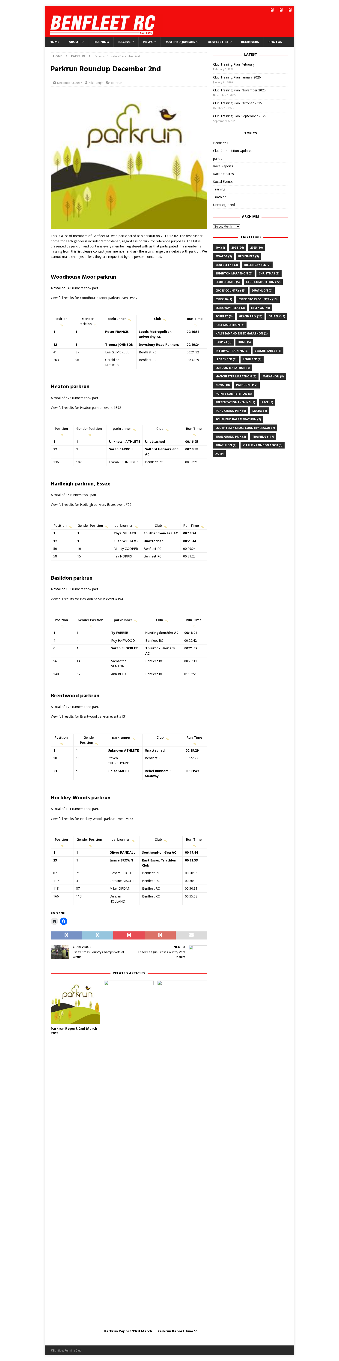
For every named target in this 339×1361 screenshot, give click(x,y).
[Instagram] (290, 10)
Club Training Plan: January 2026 (237, 77)
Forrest (223, 316)
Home (54, 41)
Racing (124, 41)
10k (220, 248)
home (244, 342)
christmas (269, 273)
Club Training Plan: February (234, 64)
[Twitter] (281, 10)
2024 (237, 248)
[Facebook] (272, 10)
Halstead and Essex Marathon (241, 333)
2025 (256, 248)
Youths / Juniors (180, 41)
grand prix (250, 316)
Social (259, 411)
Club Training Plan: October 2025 (237, 103)
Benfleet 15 (218, 41)
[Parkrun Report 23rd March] (129, 1154)
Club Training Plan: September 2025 (239, 116)
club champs (227, 282)
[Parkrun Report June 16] (182, 1154)
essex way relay (230, 308)
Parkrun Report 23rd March (128, 1331)
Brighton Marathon (233, 273)
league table (268, 351)
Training (101, 41)
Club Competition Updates (232, 150)
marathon (273, 376)
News (148, 41)
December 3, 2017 (69, 83)
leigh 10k (252, 359)
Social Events (223, 181)
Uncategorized (224, 204)
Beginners (250, 41)
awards (223, 256)
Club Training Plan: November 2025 (239, 90)
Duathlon (262, 290)
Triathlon (219, 197)
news (222, 385)
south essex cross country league (245, 428)
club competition (263, 282)
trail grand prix (230, 437)
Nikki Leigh (96, 83)
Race (267, 402)
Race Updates (223, 174)
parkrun (116, 83)
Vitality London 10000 (262, 445)
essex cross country (257, 299)
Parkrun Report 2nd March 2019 (74, 1031)
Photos (275, 41)
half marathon (229, 325)
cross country (230, 290)
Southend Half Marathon (238, 419)
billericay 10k (257, 265)
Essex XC (260, 308)
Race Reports (223, 166)
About (74, 41)
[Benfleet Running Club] (104, 34)
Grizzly (277, 316)
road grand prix (230, 411)
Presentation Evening (235, 402)
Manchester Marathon (235, 376)
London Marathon (232, 368)
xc (219, 454)
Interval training (231, 351)
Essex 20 (223, 299)
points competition (233, 394)
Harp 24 (223, 342)
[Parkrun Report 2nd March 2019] (75, 1002)
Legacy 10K (225, 359)
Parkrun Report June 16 (177, 1331)
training (263, 437)
